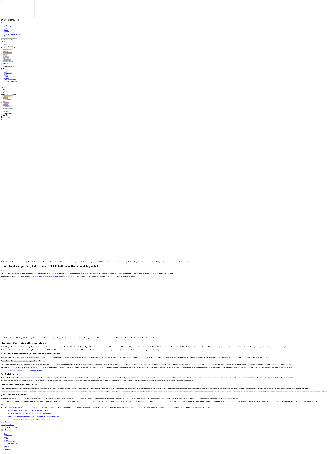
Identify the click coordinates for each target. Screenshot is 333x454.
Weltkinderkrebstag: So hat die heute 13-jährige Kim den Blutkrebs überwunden (30, 410)
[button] (5, 36)
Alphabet (5, 65)
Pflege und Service (8, 61)
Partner (6, 30)
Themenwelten (8, 26)
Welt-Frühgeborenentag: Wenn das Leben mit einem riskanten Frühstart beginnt (29, 413)
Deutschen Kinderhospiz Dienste (48, 276)
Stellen (6, 28)
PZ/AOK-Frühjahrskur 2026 (12, 34)
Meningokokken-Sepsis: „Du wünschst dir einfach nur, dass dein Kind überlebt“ (30, 419)
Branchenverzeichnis (10, 33)
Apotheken (6, 56)
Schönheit (5, 51)
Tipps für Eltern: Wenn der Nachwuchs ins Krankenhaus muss (25, 370)
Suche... (3, 68)
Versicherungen (7, 60)
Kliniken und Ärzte (8, 49)
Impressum (7, 446)
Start (5, 25)
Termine (6, 31)
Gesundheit (6, 58)
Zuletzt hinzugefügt (8, 66)
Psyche (5, 54)
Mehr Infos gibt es (204, 407)
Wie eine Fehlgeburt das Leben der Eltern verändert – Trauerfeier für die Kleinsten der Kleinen (33, 416)
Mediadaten (7, 449)
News (4, 43)
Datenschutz (7, 448)
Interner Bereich (5, 422)
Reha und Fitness (7, 53)
